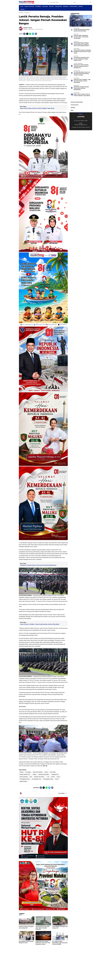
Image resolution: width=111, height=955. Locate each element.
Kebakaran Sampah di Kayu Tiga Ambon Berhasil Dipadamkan (38, 565)
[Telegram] (33, 34)
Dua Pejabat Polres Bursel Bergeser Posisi (26, 942)
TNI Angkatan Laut (36, 779)
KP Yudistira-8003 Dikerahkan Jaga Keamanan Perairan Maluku (60, 943)
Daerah (80, 6)
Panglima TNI (55, 774)
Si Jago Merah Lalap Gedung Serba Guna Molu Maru (81, 30)
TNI (48, 776)
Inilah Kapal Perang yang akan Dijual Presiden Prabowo (42, 928)
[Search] (74, 2)
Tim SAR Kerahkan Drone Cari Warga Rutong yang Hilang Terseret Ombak (82, 74)
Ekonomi (51, 6)
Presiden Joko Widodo (39, 776)
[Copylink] (36, 34)
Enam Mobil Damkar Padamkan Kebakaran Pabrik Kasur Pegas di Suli (82, 51)
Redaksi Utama (27, 27)
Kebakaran (65, 6)
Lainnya (22, 9)
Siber (72, 110)
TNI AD (53, 776)
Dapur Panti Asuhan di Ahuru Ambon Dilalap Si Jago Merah (37, 108)
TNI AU (57, 779)
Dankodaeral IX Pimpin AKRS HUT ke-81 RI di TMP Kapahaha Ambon (43, 943)
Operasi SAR (58, 6)
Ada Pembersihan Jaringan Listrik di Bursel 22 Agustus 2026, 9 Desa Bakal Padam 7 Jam (81, 45)
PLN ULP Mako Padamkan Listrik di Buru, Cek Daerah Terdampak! (81, 37)
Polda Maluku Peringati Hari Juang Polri (60, 927)
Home (21, 6)
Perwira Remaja (24, 776)
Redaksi (73, 107)
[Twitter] (27, 34)
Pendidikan (38, 6)
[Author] (21, 28)
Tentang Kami (74, 104)
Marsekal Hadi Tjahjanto (44, 774)
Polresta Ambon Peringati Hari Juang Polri (26, 927)
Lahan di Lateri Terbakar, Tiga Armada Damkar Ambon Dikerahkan (39, 624)
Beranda (21, 12)
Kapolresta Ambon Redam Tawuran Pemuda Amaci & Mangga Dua (81, 66)
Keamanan (45, 6)
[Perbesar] (43, 74)
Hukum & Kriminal (29, 6)
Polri (31, 776)
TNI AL (58, 776)
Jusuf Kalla (52, 772)
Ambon (21, 772)
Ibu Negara (28, 772)
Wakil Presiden (23, 781)
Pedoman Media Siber (77, 102)
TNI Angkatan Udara (48, 779)
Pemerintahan (73, 6)
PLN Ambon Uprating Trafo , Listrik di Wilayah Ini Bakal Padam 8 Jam (82, 59)
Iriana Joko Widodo (38, 772)
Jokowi (46, 772)
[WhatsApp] (30, 34)
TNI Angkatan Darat (25, 779)
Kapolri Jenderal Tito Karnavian (26, 774)
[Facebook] (24, 34)
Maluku (34, 774)
